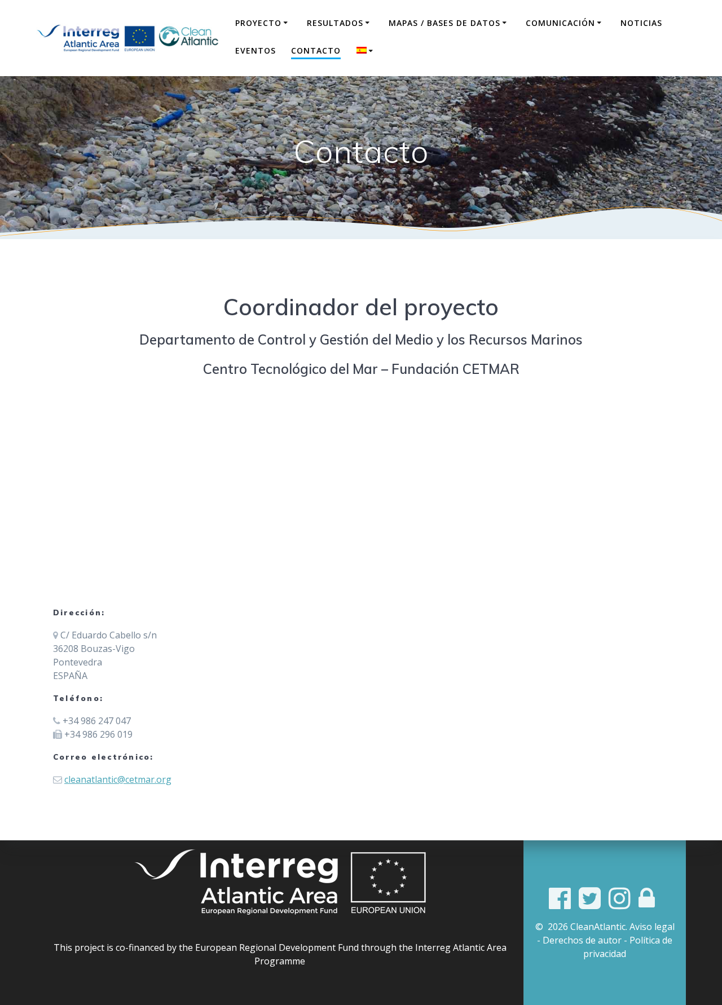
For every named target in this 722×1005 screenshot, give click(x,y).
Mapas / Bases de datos (444, 22)
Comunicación (560, 22)
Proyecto (258, 22)
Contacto (316, 50)
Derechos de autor (582, 940)
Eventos (255, 50)
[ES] (366, 51)
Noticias (641, 22)
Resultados (335, 22)
